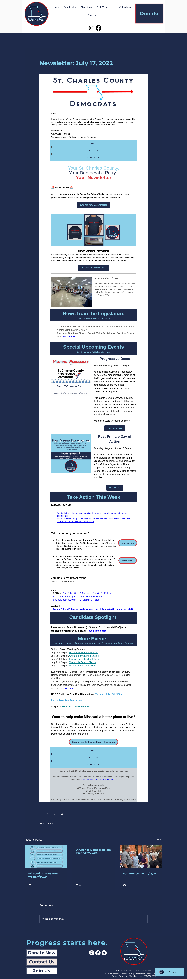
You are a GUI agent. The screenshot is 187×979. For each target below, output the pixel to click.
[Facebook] (98, 28)
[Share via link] (62, 814)
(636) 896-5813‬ (149, 976)
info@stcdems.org (134, 976)
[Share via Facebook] (40, 814)
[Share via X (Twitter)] (48, 814)
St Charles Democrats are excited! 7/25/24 (93, 851)
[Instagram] (91, 28)
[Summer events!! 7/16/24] (141, 856)
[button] (86, 7)
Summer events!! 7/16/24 (140, 873)
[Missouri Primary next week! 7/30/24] (46, 856)
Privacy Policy (118, 976)
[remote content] (93, 438)
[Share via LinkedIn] (55, 814)
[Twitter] (104, 952)
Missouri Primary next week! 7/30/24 (43, 875)
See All (158, 839)
